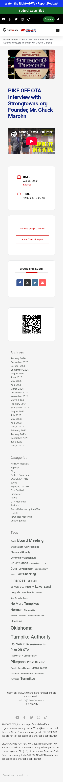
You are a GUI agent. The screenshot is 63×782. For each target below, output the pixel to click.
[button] (58, 19)
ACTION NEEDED (20, 463)
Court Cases (19, 563)
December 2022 (19, 438)
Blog (13, 471)
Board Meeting (30, 540)
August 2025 (17, 373)
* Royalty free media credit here (15, 775)
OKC (43, 616)
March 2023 (17, 426)
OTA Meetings (18, 501)
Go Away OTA (17, 587)
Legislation (18, 592)
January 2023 (18, 434)
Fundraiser (32, 581)
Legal (47, 586)
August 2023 (18, 411)
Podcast (15, 505)
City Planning (31, 546)
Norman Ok (29, 610)
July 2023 (16, 415)
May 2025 (16, 381)
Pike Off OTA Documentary (23, 655)
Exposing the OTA (20, 486)
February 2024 (19, 404)
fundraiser (16, 494)
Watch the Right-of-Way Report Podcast (31, 3)
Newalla (39, 593)
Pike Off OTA (20, 650)
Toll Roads (39, 673)
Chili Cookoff (17, 547)
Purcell (13, 668)
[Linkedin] (35, 282)
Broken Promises (20, 475)
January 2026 (18, 358)
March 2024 (17, 400)
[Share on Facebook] (19, 282)
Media (30, 592)
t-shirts (14, 513)
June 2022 (16, 441)
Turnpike (15, 679)
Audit (13, 541)
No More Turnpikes (25, 604)
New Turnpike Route (19, 598)
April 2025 (16, 385)
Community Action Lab (23, 557)
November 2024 (19, 396)
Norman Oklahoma (18, 616)
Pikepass (18, 662)
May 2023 (16, 419)
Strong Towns (39, 667)
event (13, 574)
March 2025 (17, 388)
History (29, 586)
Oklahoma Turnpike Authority (31, 632)
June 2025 (16, 377)
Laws (39, 586)
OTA (26, 644)
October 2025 (18, 366)
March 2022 (17, 445)
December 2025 (19, 362)
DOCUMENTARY (19, 478)
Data (14, 568)
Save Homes (24, 668)
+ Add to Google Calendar (32, 228)
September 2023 (20, 407)
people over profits (38, 644)
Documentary (41, 569)
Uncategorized (18, 520)
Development (25, 568)
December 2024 (19, 392)
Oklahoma (16, 621)
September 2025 (20, 369)
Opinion (16, 644)
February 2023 (19, 430)
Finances (18, 580)
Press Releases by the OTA (25, 509)
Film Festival (17, 490)
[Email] (42, 282)
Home (6, 39)
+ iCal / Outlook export (32, 239)
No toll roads (34, 615)
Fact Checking (26, 574)
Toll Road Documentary (22, 673)
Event (14, 482)
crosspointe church (38, 563)
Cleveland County (20, 552)
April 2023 (16, 422)
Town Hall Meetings (21, 516)
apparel (15, 467)
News (14, 497)
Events (16, 39)
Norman (17, 610)
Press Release (36, 662)
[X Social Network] (27, 282)
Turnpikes (27, 679)
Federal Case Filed (31, 10)
